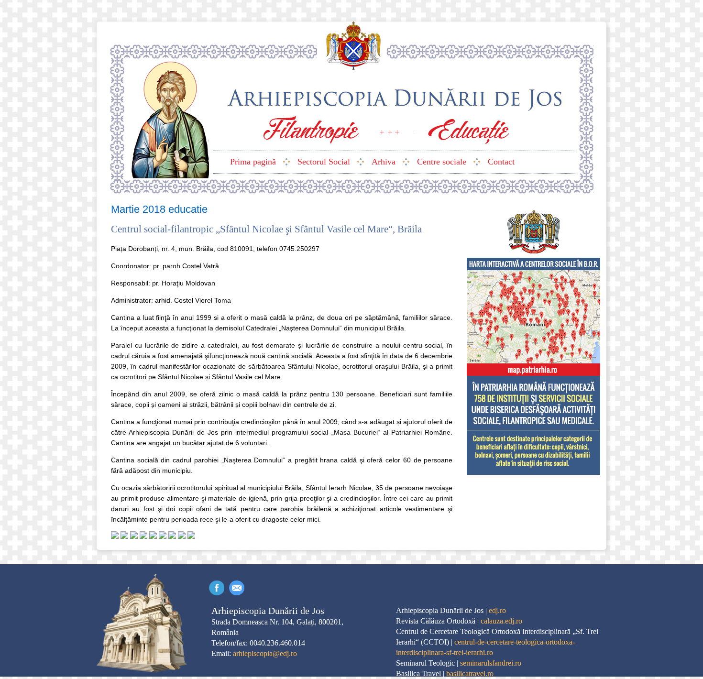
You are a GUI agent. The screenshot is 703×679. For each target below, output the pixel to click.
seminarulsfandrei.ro (490, 663)
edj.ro (497, 610)
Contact (236, 587)
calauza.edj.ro (501, 621)
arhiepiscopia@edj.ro (265, 653)
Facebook (216, 587)
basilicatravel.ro (470, 673)
